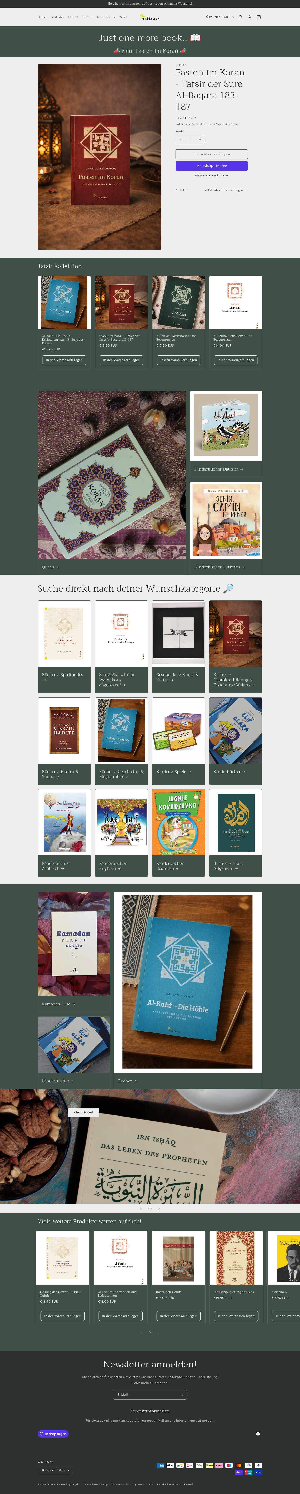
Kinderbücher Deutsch (216, 469)
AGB (151, 1484)
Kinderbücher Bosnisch (170, 866)
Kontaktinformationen (168, 1484)
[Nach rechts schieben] (158, 1332)
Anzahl (179, 131)
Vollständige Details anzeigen (224, 190)
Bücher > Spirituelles (62, 675)
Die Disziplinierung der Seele (234, 1292)
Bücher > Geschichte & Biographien (121, 774)
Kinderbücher (227, 771)
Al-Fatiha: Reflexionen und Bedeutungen (232, 338)
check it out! (83, 1112)
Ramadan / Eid (56, 1003)
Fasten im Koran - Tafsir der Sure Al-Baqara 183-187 (119, 338)
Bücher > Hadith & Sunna (60, 774)
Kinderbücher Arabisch (55, 866)
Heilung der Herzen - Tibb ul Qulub (61, 1294)
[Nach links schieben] (141, 1332)
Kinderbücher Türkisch (217, 567)
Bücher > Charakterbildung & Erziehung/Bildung (232, 679)
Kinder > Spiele (171, 771)
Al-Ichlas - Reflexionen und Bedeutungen (176, 338)
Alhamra (52, 1484)
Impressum (138, 1484)
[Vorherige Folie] (141, 1208)
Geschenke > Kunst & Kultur (177, 677)
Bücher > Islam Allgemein (228, 866)
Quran (48, 567)
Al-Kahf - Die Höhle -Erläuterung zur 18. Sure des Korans (62, 340)
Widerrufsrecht (119, 1484)
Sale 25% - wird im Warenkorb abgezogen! (117, 679)
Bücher (125, 1081)
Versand (197, 124)
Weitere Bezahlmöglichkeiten (212, 175)
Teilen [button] (183, 190)
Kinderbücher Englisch (113, 866)
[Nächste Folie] (158, 1208)
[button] (240, 17)
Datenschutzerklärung (95, 1484)
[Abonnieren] (182, 1395)
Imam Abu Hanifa (168, 1292)
